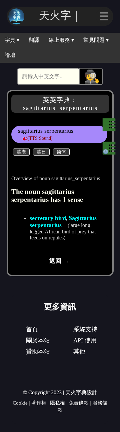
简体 (61, 151)
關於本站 (38, 340)
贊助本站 (38, 351)
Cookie (20, 403)
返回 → (59, 260)
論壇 (10, 55)
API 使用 (85, 340)
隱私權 (57, 403)
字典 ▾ (12, 40)
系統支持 (85, 329)
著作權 (38, 403)
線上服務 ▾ (61, 40)
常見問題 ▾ (96, 40)
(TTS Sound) (40, 138)
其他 (79, 351)
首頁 (32, 329)
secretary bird (48, 218)
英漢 (21, 151)
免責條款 (79, 403)
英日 (41, 151)
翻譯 (34, 40)
